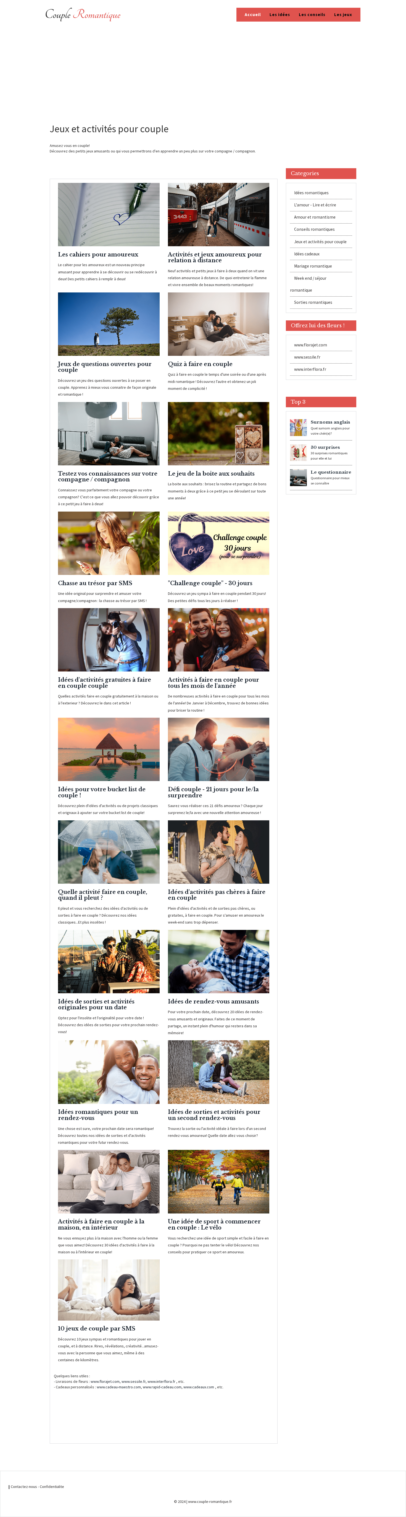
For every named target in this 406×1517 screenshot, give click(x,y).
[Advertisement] (203, 71)
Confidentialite (52, 1486)
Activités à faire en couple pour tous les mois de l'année (213, 682)
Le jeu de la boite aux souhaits (211, 473)
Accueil (253, 14)
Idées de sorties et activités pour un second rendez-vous (214, 1115)
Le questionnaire (331, 472)
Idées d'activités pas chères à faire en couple (216, 895)
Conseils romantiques (314, 229)
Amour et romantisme (315, 217)
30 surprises (325, 447)
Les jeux (343, 14)
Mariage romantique (313, 266)
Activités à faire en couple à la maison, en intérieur (101, 1224)
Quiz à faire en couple (200, 364)
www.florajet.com (105, 1381)
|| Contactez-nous (22, 1486)
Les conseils (312, 14)
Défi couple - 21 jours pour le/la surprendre (213, 792)
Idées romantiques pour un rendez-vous (98, 1115)
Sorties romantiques (313, 302)
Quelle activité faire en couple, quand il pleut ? (102, 895)
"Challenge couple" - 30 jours (210, 583)
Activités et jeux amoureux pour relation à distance (215, 257)
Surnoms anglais (330, 422)
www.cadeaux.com (198, 1386)
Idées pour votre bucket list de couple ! (102, 792)
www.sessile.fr (134, 1381)
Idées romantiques (311, 193)
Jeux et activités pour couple (320, 241)
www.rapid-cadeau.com (162, 1386)
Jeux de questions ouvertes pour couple (105, 367)
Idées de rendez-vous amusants (213, 1001)
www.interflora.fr (161, 1381)
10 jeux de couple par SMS (96, 1328)
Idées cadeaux (307, 253)
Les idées (280, 14)
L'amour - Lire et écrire (315, 205)
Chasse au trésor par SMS (95, 583)
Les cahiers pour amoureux (98, 254)
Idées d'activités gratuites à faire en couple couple (104, 682)
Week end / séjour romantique (308, 284)
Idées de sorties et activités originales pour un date (96, 1004)
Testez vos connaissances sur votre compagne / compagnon (107, 476)
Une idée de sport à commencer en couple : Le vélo (214, 1224)
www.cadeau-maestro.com (119, 1386)
